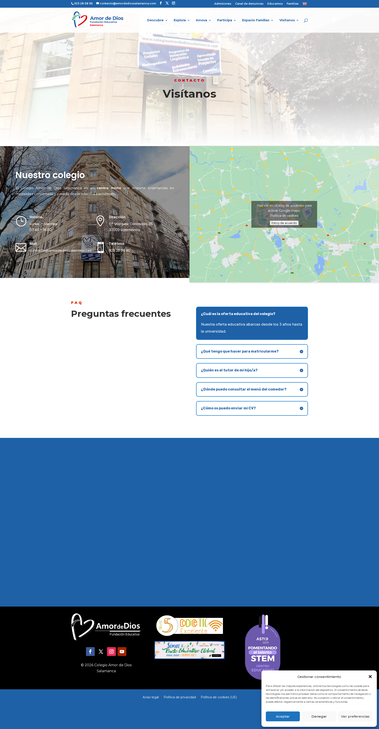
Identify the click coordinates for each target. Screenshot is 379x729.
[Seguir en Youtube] (122, 651)
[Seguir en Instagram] (111, 651)
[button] (370, 676)
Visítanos (287, 20)
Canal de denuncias (249, 3)
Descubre (155, 20)
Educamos (275, 3)
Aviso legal (151, 697)
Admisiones (222, 3)
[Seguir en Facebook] (90, 651)
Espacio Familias (255, 20)
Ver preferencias (355, 716)
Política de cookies (284, 216)
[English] (305, 5)
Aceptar (283, 716)
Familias (293, 3)
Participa (224, 20)
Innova (201, 20)
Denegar (319, 716)
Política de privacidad (180, 697)
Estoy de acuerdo (284, 223)
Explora (180, 20)
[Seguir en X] (101, 651)
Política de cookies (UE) (219, 697)
